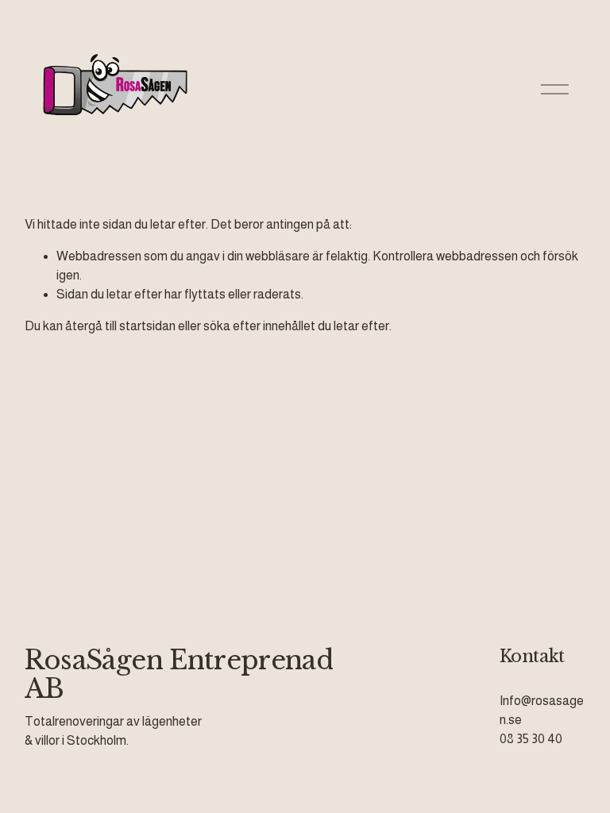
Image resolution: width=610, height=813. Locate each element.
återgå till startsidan (120, 326)
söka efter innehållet (259, 326)
